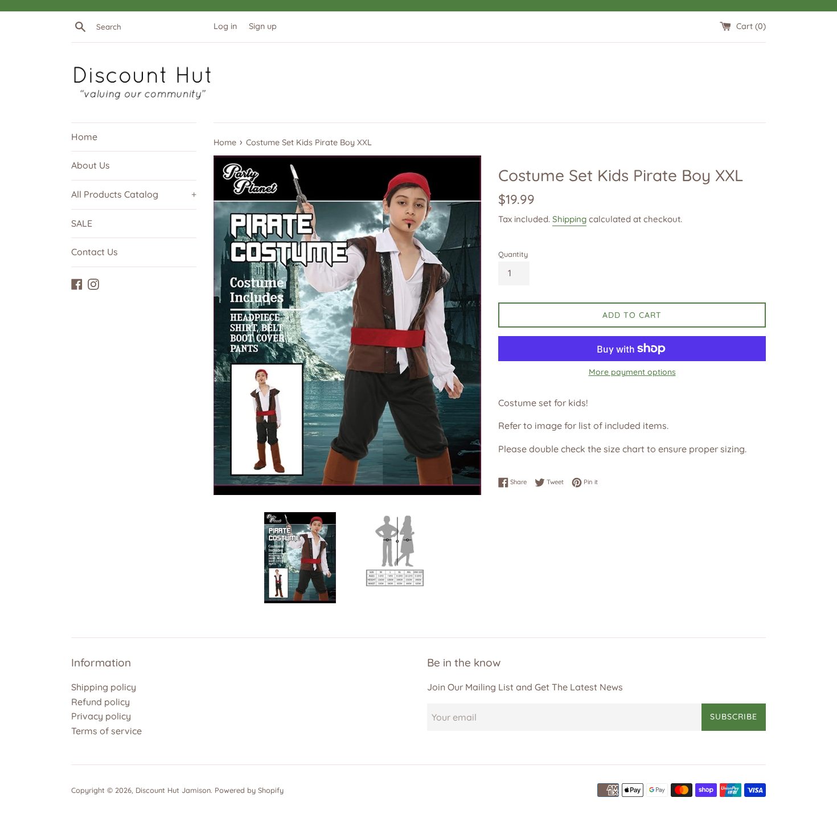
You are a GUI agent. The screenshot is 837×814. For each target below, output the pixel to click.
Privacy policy (101, 716)
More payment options (632, 372)
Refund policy (100, 701)
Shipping (569, 219)
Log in (225, 26)
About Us (90, 165)
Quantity (513, 254)
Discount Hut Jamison (173, 790)
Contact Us (94, 251)
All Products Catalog (133, 194)
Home (84, 136)
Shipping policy (103, 687)
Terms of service (106, 731)
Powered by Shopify (249, 790)
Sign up (263, 26)
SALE (81, 223)
